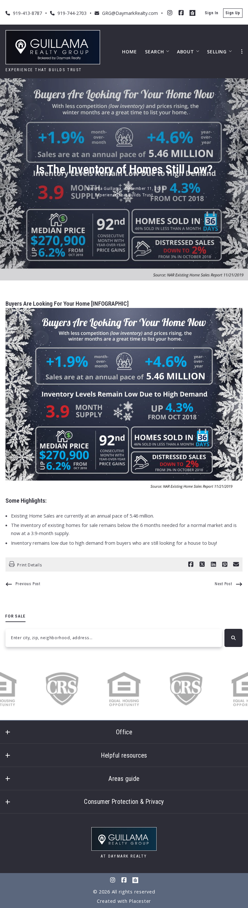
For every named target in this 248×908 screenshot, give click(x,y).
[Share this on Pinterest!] (225, 564)
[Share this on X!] (202, 564)
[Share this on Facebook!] (191, 564)
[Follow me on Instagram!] (170, 13)
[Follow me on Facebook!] (181, 13)
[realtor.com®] (192, 13)
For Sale (15, 615)
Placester (140, 901)
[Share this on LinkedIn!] (213, 564)
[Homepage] (52, 47)
